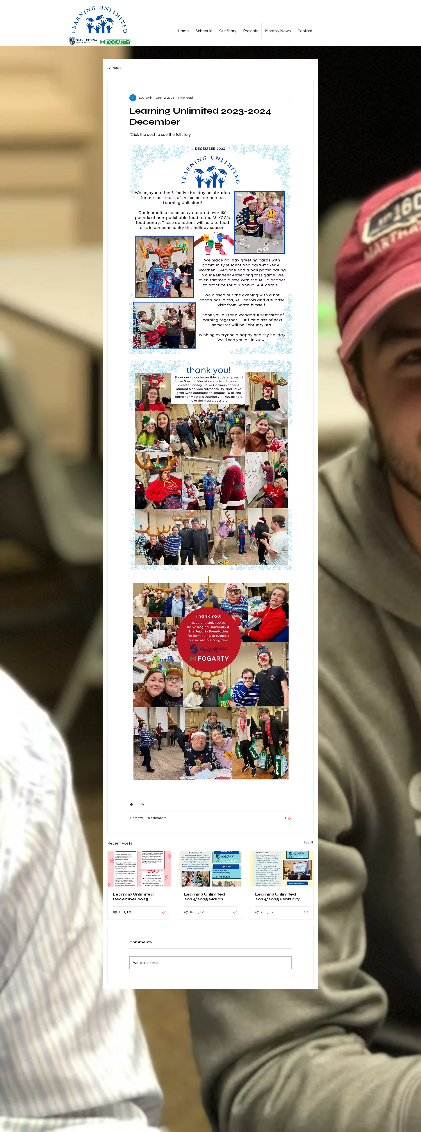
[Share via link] (131, 804)
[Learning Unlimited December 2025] (139, 869)
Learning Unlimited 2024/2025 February (277, 896)
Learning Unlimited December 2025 (133, 896)
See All (309, 842)
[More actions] (289, 97)
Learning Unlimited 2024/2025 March (204, 896)
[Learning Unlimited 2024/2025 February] (281, 869)
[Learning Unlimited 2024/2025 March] (210, 869)
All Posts (114, 67)
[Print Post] (142, 804)
